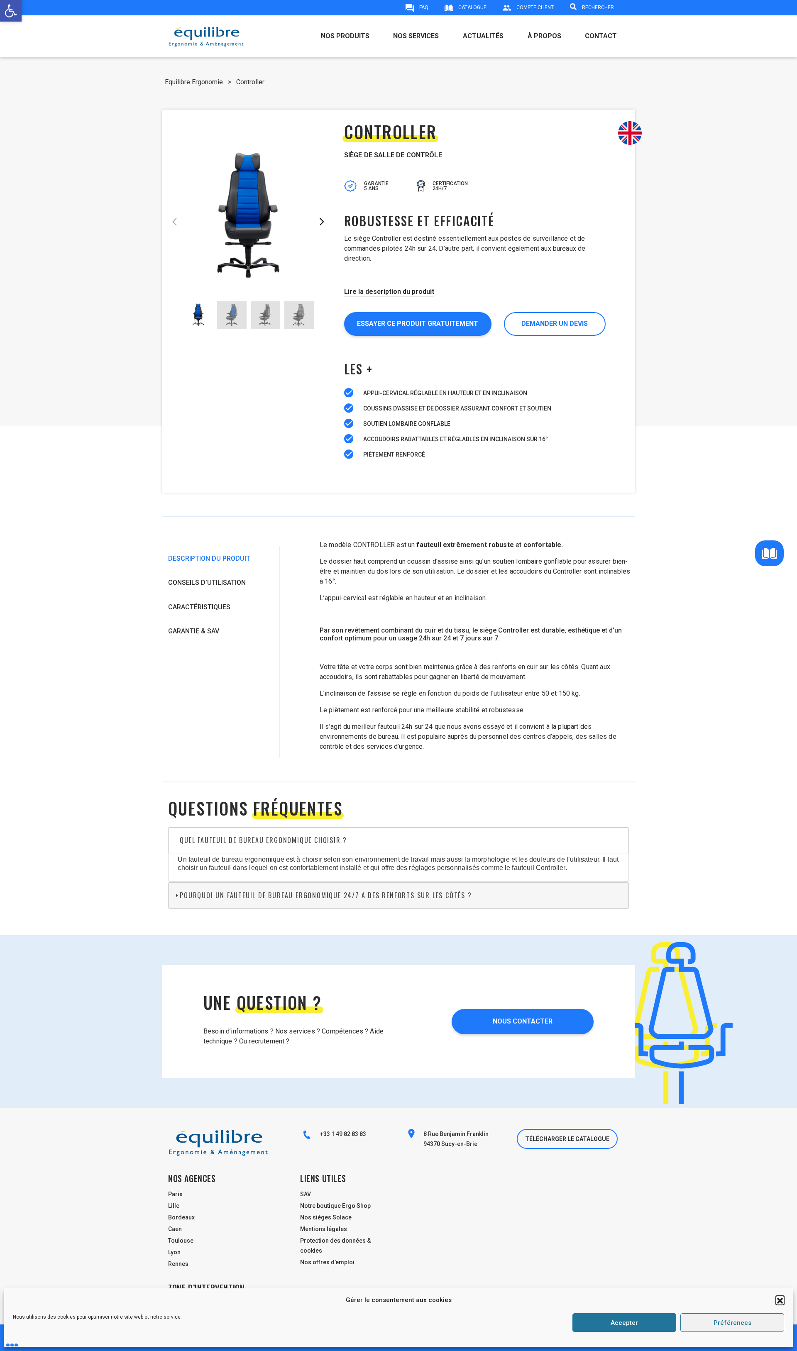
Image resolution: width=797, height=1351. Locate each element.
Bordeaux (181, 1217)
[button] (780, 1300)
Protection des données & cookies (335, 1245)
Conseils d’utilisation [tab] (207, 582)
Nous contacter (523, 1021)
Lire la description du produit (389, 292)
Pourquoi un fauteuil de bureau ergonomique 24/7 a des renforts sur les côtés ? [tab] (326, 895)
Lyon (174, 1252)
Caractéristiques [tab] (199, 607)
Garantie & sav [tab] (193, 631)
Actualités (483, 36)
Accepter (624, 1323)
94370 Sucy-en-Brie (450, 1144)
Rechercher (597, 7)
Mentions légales (323, 1229)
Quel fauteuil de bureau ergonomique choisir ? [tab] (263, 840)
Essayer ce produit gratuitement (417, 323)
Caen (175, 1229)
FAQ (423, 7)
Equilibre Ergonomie (194, 82)
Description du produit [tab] (209, 558)
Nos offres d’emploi (327, 1262)
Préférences (732, 1323)
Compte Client (534, 7)
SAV (305, 1194)
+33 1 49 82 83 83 (342, 1134)
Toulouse (180, 1240)
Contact (601, 36)
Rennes (178, 1264)
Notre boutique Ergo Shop (335, 1205)
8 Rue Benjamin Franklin (456, 1134)
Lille (173, 1205)
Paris (175, 1194)
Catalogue (472, 7)
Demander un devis (554, 323)
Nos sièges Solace (326, 1217)
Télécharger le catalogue (567, 1139)
